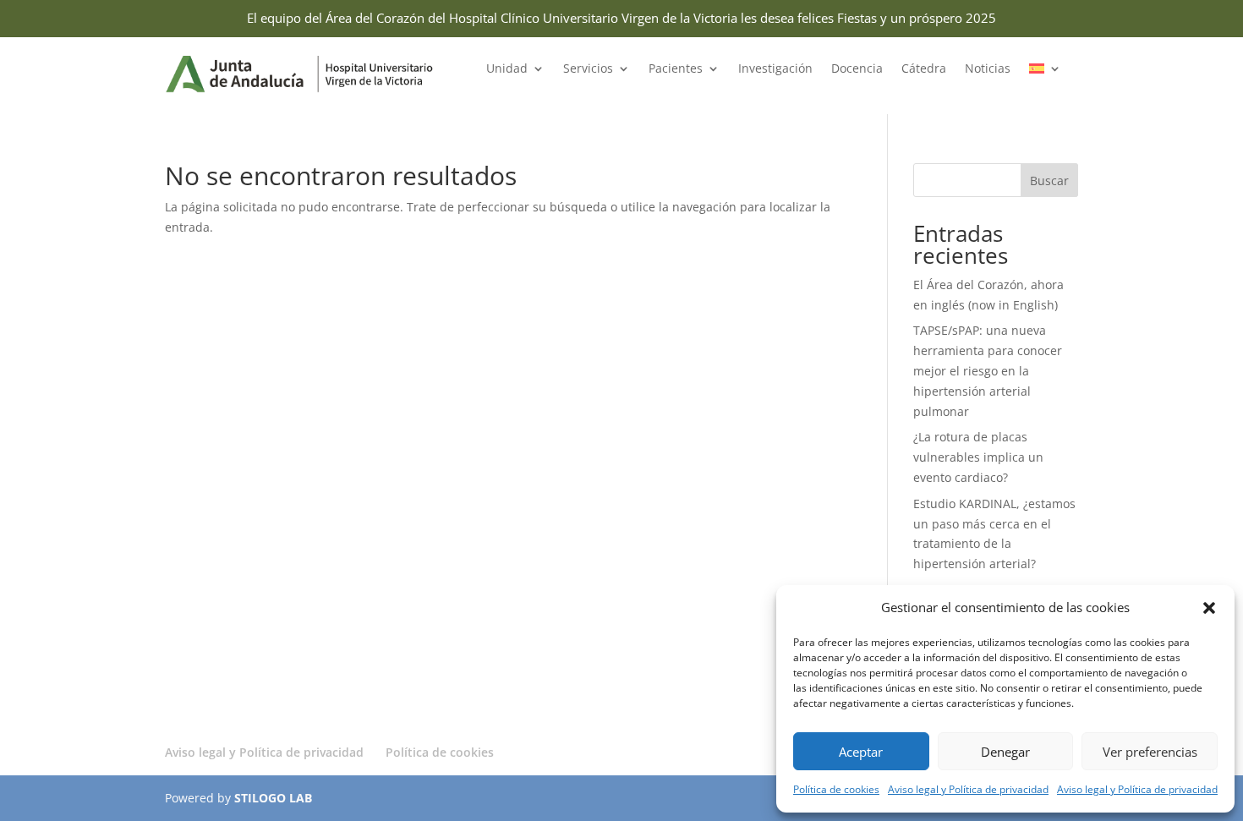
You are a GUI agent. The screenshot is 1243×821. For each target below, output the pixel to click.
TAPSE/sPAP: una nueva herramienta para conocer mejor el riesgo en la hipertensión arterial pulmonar (987, 370)
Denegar (1005, 751)
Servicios (588, 69)
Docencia (857, 69)
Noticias (987, 69)
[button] (1209, 607)
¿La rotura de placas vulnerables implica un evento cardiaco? (978, 457)
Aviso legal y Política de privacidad (968, 789)
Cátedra (923, 69)
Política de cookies (836, 789)
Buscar (1049, 180)
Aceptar (861, 751)
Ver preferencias (1150, 751)
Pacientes (676, 69)
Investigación (775, 69)
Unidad (507, 69)
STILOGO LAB (273, 798)
